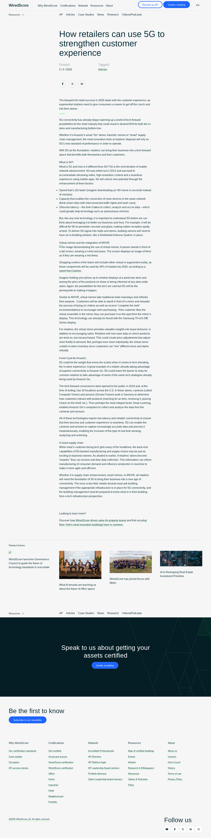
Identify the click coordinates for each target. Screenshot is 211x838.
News (100, 14)
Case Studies (86, 14)
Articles (70, 14)
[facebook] (174, 829)
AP (61, 14)
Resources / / (16, 14)
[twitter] (182, 829)
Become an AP (150, 4)
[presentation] (191, 545)
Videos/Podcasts (132, 14)
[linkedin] (190, 829)
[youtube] (167, 829)
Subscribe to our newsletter (27, 720)
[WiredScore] (19, 5)
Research (113, 14)
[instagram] (198, 829)
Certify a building (176, 4)
